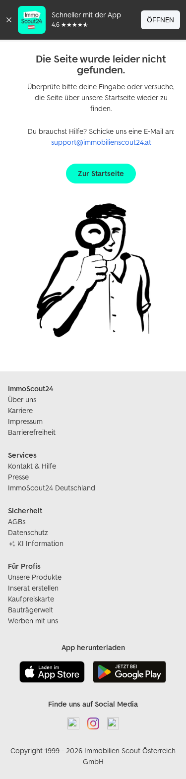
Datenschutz (28, 532)
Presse (18, 477)
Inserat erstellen (33, 588)
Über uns (22, 399)
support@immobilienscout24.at (101, 142)
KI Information (40, 543)
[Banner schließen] (9, 20)
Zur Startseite (101, 173)
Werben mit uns (33, 620)
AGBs (16, 521)
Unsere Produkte (35, 577)
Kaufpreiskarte (31, 599)
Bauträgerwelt (30, 609)
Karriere (20, 410)
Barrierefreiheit (32, 432)
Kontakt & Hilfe (32, 466)
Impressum (25, 421)
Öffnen (160, 19)
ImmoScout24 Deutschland (51, 487)
